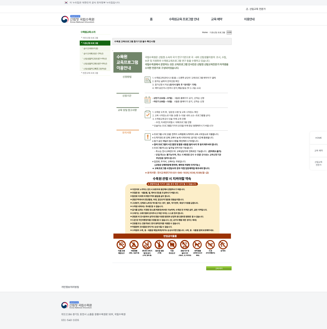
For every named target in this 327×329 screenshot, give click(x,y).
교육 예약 (216, 19)
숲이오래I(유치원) (90, 48)
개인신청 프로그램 (90, 38)
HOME (318, 138)
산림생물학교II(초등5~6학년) (95, 63)
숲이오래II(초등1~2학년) (93, 53)
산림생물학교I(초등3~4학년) (95, 58)
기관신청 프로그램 (90, 43)
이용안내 (249, 19)
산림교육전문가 (318, 163)
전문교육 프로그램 (90, 73)
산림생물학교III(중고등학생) (94, 69)
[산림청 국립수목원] (76, 305)
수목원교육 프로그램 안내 (184, 19)
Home (205, 32)
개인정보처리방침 (70, 287)
